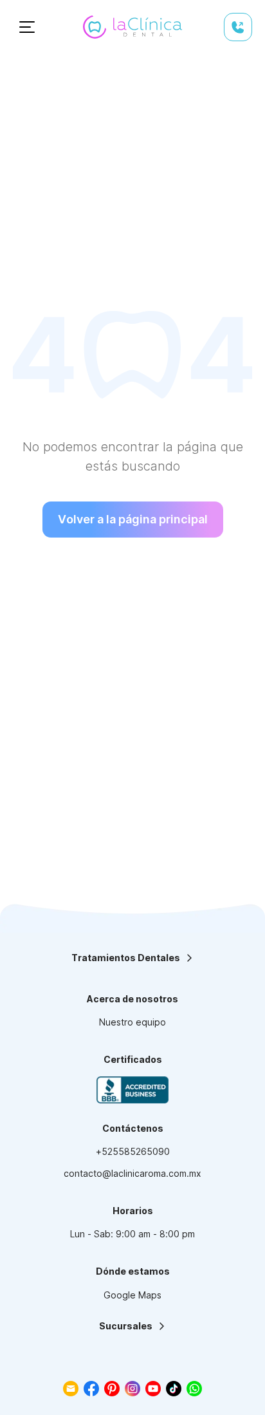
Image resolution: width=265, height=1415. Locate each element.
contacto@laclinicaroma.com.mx (132, 1173)
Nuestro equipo (132, 1022)
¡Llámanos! (238, 27)
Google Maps (132, 1294)
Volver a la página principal (133, 519)
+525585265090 (133, 1151)
